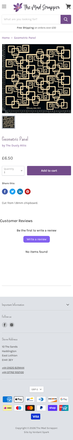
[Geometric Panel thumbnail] (8, 122)
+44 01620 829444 (13, 367)
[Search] (66, 19)
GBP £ (35, 389)
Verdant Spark (41, 432)
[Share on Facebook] (5, 191)
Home (6, 37)
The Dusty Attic (16, 145)
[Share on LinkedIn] (20, 191)
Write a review (37, 239)
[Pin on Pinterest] (28, 191)
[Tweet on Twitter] (12, 191)
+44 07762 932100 (13, 372)
